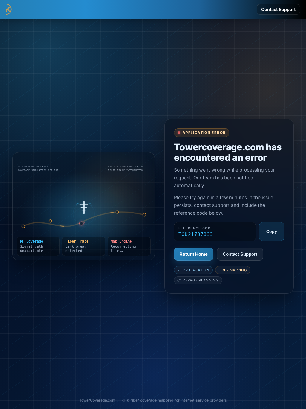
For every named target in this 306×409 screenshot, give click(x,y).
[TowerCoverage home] (36, 9)
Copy (271, 231)
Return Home (194, 254)
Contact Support (278, 9)
